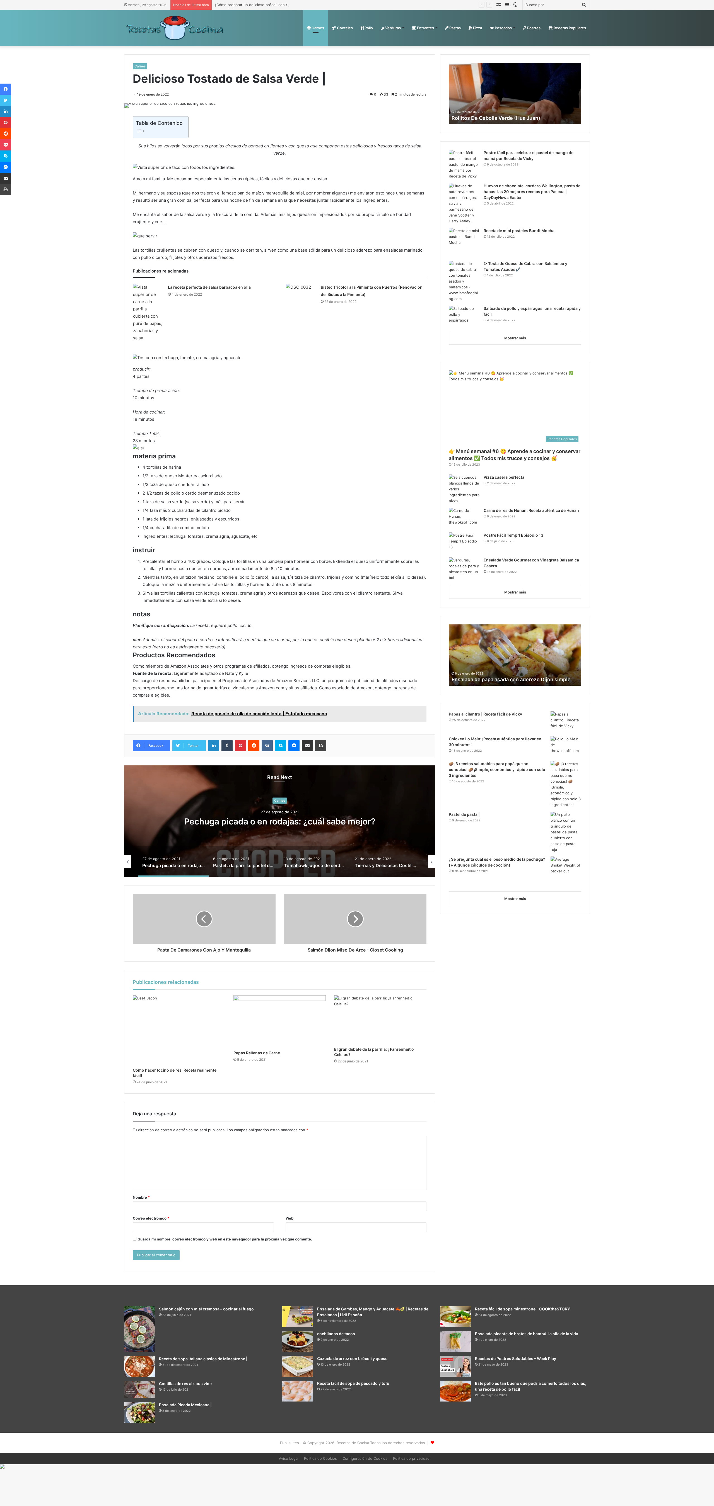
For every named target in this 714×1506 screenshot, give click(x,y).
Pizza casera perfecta (504, 477)
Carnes (317, 28)
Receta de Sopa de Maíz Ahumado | (494, 679)
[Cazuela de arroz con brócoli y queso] (297, 1366)
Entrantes (425, 28)
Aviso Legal (288, 1458)
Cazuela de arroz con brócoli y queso (352, 1358)
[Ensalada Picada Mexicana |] (139, 1412)
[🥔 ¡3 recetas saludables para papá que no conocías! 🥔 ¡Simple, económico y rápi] (566, 784)
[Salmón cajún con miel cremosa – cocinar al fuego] (139, 1329)
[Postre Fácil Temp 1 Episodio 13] (464, 542)
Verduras (392, 28)
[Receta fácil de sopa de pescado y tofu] (297, 1391)
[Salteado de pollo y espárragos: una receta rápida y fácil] (464, 316)
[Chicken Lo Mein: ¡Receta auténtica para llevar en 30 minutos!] (566, 746)
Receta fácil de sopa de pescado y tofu (353, 1383)
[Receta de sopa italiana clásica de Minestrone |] (139, 1366)
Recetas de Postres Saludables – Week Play (515, 1358)
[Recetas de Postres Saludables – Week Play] (455, 1366)
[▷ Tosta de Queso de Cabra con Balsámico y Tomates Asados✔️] (464, 281)
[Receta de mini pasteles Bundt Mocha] (464, 242)
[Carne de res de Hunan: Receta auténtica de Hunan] (464, 518)
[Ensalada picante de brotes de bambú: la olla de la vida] (455, 1341)
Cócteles (344, 28)
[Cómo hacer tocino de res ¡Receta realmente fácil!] (179, 1030)
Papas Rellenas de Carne (256, 1052)
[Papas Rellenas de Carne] (279, 1021)
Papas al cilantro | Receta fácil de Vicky (485, 714)
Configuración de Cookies (364, 1458)
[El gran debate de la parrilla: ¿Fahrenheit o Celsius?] (380, 1019)
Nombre (141, 1197)
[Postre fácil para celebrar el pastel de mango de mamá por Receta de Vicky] (464, 164)
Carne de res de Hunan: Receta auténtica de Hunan (531, 510)
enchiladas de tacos (336, 1333)
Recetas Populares (569, 28)
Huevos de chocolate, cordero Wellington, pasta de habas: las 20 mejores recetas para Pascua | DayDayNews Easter (532, 191)
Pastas (454, 28)
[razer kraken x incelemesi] (357, 1466)
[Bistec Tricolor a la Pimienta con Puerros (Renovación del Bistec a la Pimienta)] (301, 294)
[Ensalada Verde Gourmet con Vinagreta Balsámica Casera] (464, 569)
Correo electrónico (151, 1218)
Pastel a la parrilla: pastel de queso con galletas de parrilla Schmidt (280, 821)
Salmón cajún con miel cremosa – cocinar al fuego (206, 1309)
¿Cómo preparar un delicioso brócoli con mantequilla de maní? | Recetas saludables (286, 5)
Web (289, 1218)
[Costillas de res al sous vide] (139, 1389)
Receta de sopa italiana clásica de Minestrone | (203, 1358)
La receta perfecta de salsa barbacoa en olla (209, 287)
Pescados (503, 28)
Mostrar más (515, 338)
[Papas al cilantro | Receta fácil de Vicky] (566, 721)
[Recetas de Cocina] (174, 27)
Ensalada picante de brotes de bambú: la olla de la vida (526, 1333)
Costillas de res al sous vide (185, 1383)
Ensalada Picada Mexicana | (185, 1404)
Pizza (477, 28)
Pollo (368, 28)
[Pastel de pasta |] (566, 832)
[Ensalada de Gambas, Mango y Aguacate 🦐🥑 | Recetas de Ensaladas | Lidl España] (297, 1316)
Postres (533, 28)
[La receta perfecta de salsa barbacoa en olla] (148, 313)
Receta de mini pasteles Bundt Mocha (519, 230)
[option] (279, 821)
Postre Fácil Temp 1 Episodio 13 (513, 535)
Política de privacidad (411, 1458)
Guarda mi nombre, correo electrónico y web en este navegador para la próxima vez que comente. (225, 1239)
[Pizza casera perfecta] (464, 489)
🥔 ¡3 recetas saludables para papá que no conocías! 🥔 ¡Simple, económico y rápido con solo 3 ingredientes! (497, 769)
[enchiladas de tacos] (297, 1341)
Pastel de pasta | (464, 814)
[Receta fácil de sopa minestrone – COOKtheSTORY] (455, 1316)
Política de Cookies (320, 1458)
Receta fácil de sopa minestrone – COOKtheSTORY (522, 1309)
